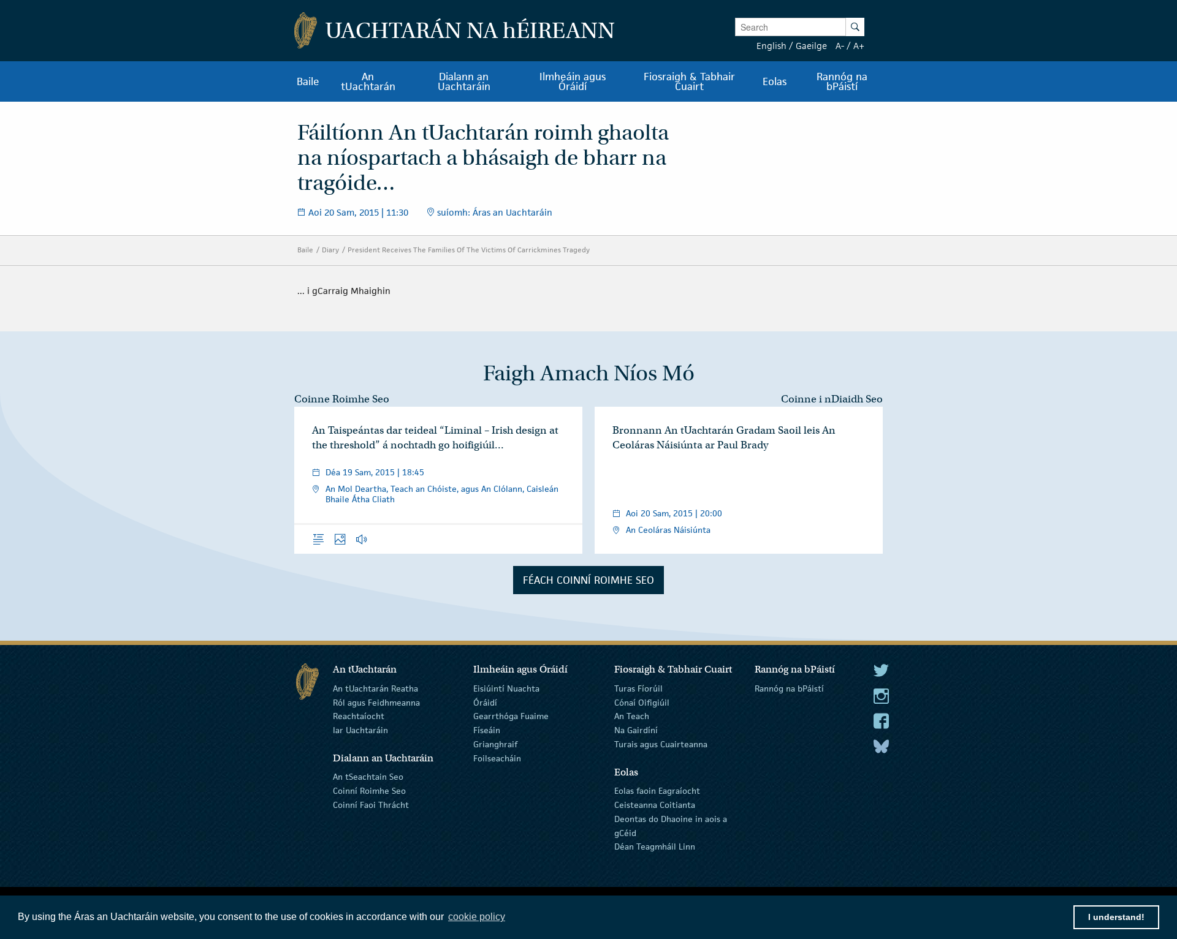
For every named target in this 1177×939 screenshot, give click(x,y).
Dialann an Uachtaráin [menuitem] (464, 81)
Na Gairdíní (636, 730)
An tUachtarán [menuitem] (368, 81)
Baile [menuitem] (308, 81)
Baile (305, 249)
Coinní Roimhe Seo (369, 790)
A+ (858, 45)
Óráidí (485, 701)
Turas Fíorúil (638, 688)
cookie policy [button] (476, 916)
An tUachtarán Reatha (375, 688)
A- (840, 45)
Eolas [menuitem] (775, 81)
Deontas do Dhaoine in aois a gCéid (670, 826)
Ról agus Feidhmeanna (376, 701)
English (771, 45)
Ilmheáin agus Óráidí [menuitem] (572, 81)
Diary (330, 249)
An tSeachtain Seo (368, 776)
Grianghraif (495, 744)
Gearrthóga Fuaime (511, 716)
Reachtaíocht (358, 716)
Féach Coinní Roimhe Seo (588, 580)
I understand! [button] (1116, 917)
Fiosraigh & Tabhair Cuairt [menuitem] (689, 81)
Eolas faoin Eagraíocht (657, 790)
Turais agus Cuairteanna (660, 744)
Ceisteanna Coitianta (654, 804)
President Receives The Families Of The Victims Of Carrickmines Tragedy (469, 249)
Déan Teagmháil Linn (654, 846)
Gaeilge (811, 45)
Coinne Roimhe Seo (341, 399)
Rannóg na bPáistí (789, 688)
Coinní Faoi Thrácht (371, 804)
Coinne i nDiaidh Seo (832, 399)
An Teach (631, 716)
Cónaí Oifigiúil (641, 701)
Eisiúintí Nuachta (506, 688)
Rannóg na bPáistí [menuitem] (842, 81)
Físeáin (486, 730)
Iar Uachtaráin (360, 730)
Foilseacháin (497, 758)
